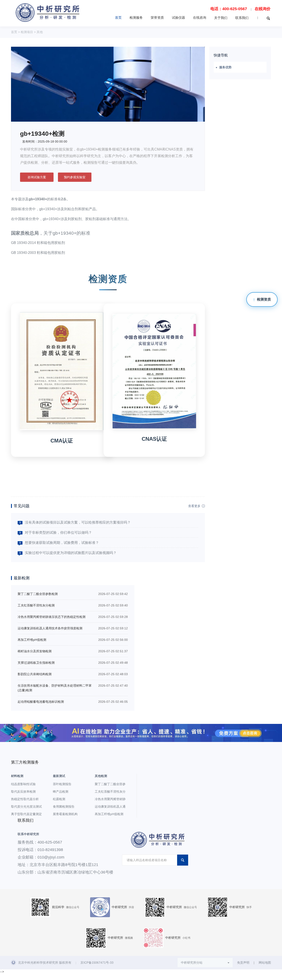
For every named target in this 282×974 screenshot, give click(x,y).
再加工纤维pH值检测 (32, 639)
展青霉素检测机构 (65, 814)
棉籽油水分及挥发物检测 (35, 651)
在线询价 (263, 9)
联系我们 (242, 18)
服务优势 (225, 67)
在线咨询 (199, 17)
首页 (118, 17)
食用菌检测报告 (63, 806)
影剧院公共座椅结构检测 (35, 674)
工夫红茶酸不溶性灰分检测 (36, 605)
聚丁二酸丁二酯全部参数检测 (38, 594)
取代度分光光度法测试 (26, 806)
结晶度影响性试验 (23, 784)
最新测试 (59, 776)
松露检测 (59, 799)
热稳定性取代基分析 (25, 799)
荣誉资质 (157, 17)
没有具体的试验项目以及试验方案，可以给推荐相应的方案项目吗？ (78, 522)
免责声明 (243, 962)
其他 (40, 32)
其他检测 (101, 776)
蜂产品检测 (60, 791)
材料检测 (17, 776)
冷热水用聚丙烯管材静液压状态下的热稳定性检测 (51, 617)
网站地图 (265, 962)
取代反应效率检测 (23, 791)
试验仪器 (178, 17)
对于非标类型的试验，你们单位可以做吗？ (58, 532)
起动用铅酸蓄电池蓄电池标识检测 (41, 701)
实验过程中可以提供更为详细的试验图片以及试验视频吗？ (71, 553)
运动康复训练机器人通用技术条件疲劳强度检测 (50, 628)
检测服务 (136, 17)
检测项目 (27, 32)
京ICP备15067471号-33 (96, 962)
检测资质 (264, 299)
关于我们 (220, 18)
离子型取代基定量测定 (26, 814)
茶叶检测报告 (62, 784)
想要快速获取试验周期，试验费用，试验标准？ (62, 543)
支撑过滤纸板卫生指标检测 (36, 662)
